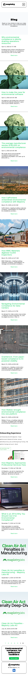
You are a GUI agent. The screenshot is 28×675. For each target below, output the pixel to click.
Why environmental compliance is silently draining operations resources (11, 40)
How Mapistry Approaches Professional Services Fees (14, 464)
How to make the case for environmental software (13, 93)
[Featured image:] (14, 61)
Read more (14, 55)
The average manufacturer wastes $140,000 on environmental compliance (14, 145)
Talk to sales (14, 658)
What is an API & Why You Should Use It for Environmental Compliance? (13, 517)
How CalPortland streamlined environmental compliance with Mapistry (14, 200)
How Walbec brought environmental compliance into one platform (14, 412)
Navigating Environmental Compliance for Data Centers (13, 306)
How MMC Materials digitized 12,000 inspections (11, 253)
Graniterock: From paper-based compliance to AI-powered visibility (13, 359)
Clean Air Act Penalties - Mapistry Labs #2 (13, 624)
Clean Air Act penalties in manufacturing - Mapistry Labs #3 (13, 572)
